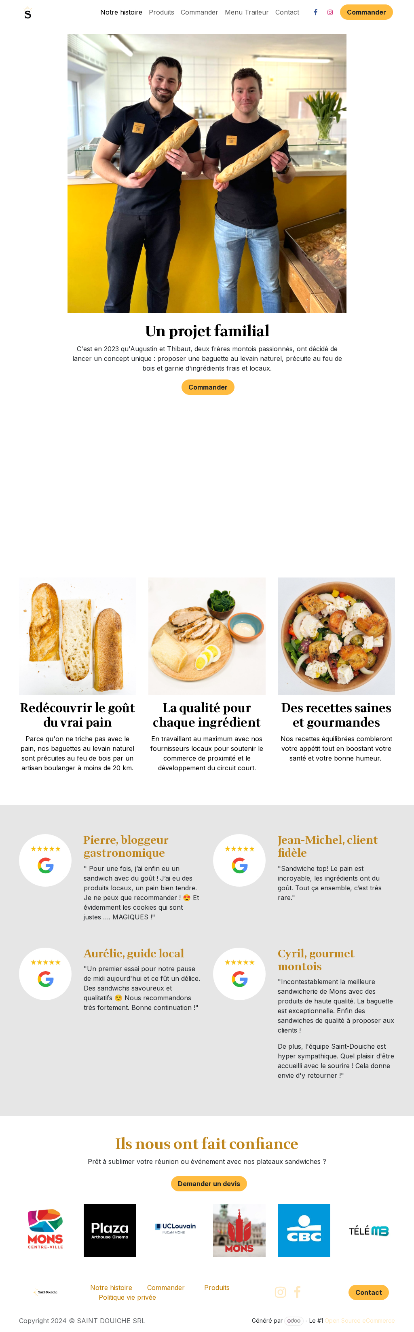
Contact (368, 1292)
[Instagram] (330, 12)
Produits (217, 1288)
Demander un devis (209, 1184)
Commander (366, 12)
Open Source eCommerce (360, 1320)
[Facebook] (315, 12)
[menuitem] (121, 12)
